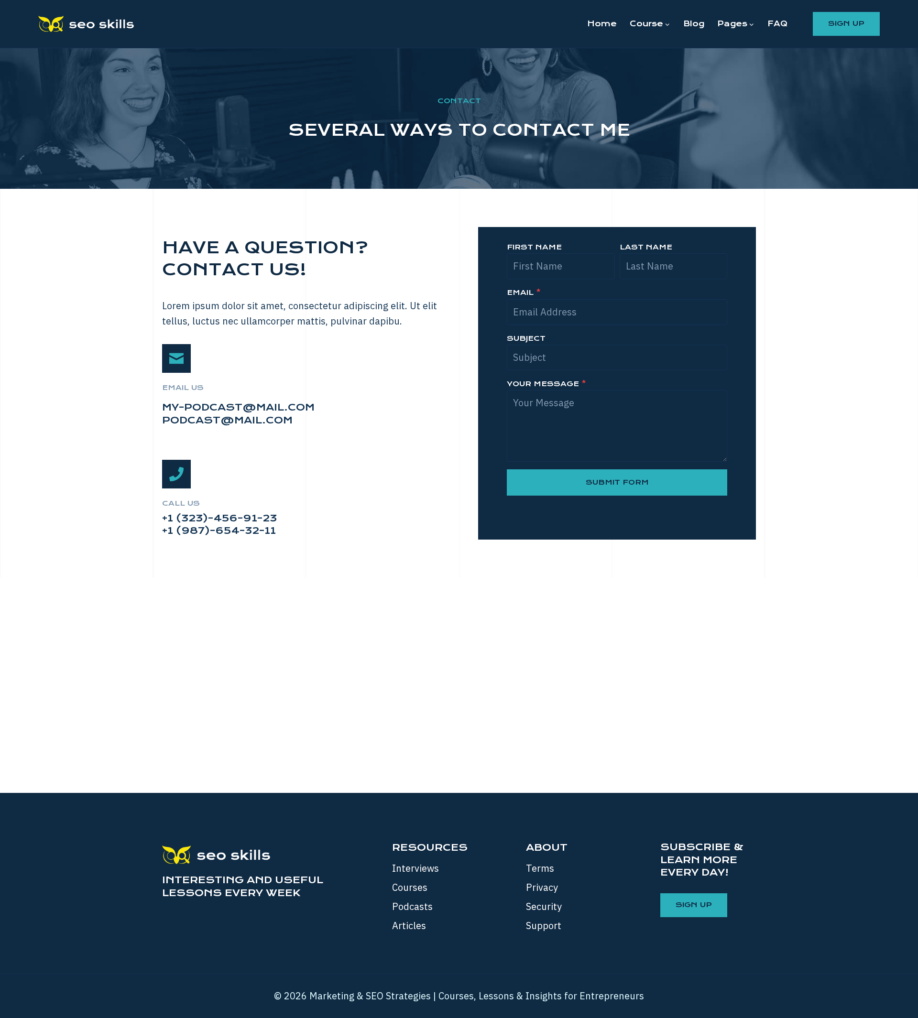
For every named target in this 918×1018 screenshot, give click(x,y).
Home (602, 23)
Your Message (546, 383)
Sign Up (846, 23)
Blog (693, 23)
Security (544, 906)
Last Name (646, 247)
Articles (409, 925)
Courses (409, 887)
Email (524, 292)
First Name (534, 247)
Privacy (542, 887)
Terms (540, 868)
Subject (526, 338)
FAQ (777, 23)
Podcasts (412, 906)
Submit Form (617, 482)
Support (543, 925)
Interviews (415, 868)
